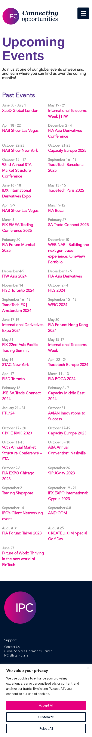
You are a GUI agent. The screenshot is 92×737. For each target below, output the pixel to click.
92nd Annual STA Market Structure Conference (16, 170)
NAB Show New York (20, 151)
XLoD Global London (20, 111)
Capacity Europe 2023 (67, 433)
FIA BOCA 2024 (62, 379)
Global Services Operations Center (28, 651)
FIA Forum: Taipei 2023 (22, 533)
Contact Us (12, 647)
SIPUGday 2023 (61, 473)
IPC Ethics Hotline (16, 655)
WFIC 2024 (57, 305)
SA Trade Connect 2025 (68, 225)
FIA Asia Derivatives (65, 276)
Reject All (46, 728)
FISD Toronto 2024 (18, 291)
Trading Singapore (17, 493)
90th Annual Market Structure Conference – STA (22, 453)
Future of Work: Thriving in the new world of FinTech (23, 559)
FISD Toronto (13, 379)
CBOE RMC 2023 (17, 433)
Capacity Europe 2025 (67, 151)
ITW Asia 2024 (14, 276)
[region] (46, 700)
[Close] (87, 667)
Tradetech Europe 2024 (68, 365)
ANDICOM (57, 513)
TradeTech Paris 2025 (66, 191)
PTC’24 (8, 413)
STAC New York (15, 365)
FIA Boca (56, 211)
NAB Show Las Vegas (20, 131)
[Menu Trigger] (83, 13)
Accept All (46, 705)
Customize (46, 717)
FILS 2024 (56, 291)
